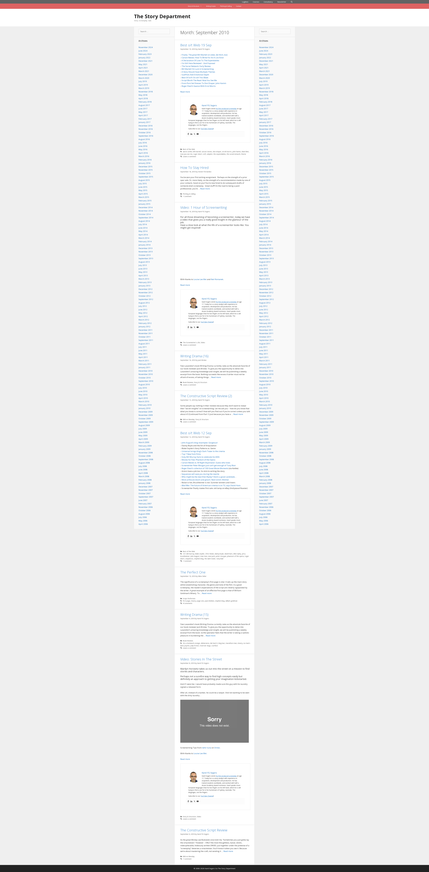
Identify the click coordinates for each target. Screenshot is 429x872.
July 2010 (143, 388)
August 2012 (144, 302)
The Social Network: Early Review (196, 66)
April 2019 (143, 85)
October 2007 (145, 493)
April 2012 (143, 316)
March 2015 (144, 197)
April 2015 (143, 193)
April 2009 (143, 439)
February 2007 (145, 503)
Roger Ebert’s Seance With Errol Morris (199, 86)
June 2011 (143, 350)
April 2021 (143, 67)
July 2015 (143, 183)
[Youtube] (198, 134)
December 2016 (145, 125)
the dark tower (210, 559)
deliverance (205, 643)
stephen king (199, 559)
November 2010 (146, 374)
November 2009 (146, 415)
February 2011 (145, 364)
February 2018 (145, 101)
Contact (238, 6)
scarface (215, 646)
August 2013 (144, 262)
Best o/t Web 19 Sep (196, 45)
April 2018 (143, 98)
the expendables (219, 154)
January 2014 (144, 245)
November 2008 (146, 452)
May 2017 (143, 112)
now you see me (186, 154)
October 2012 (145, 296)
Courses (256, 2)
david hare (228, 554)
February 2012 (145, 323)
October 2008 (145, 456)
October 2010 (145, 377)
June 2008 (143, 469)
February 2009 (145, 445)
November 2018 (146, 91)
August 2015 (144, 180)
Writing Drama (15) (194, 614)
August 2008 (144, 462)
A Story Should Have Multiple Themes (198, 72)
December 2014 (145, 207)
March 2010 (144, 401)
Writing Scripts (211, 6)
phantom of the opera (235, 556)
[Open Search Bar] (291, 2)
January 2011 (144, 367)
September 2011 (146, 340)
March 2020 (144, 78)
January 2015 (144, 204)
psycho (187, 646)
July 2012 (143, 306)
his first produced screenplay (226, 109)
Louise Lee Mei (200, 279)
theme (243, 154)
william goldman (231, 601)
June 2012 (143, 309)
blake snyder (199, 554)
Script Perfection (189, 598)
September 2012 (146, 299)
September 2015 (146, 176)
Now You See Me (209, 80)
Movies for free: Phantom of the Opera (198, 459)
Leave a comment (189, 156)
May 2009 (143, 435)
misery (193, 601)
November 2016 (146, 129)
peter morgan (221, 556)
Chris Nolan (209, 554)
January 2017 (144, 122)
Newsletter (281, 2)
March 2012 (144, 319)
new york (211, 556)
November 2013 (146, 251)
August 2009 (144, 425)
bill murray (190, 554)
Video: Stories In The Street (201, 659)
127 (184, 554)
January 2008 (144, 483)
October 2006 (145, 510)
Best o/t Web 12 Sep (196, 433)
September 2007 (146, 497)
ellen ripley (237, 554)
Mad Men (245, 152)
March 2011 (144, 360)
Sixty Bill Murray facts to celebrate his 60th (201, 457)
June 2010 (143, 391)
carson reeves (207, 152)
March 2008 (144, 476)
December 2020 (145, 74)
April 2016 (143, 153)
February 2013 (145, 282)
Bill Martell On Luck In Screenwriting (198, 69)
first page (186, 601)
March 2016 (144, 156)
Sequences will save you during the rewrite (200, 474)
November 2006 (146, 507)
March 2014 (144, 238)
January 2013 (144, 285)
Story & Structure (193, 6)
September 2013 (146, 258)
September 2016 (146, 136)
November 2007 (146, 490)
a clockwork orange (192, 643)
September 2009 (146, 422)
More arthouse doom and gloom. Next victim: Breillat (205, 479)
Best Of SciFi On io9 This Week (195, 77)
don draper (217, 152)
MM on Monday (189, 419)
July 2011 (143, 347)
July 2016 (143, 142)
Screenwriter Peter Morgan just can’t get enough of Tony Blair (209, 465)
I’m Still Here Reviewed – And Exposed (198, 63)
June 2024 (143, 50)
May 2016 (143, 149)
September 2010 (146, 381)
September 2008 (146, 459)
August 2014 (144, 221)
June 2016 (143, 146)
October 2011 (145, 337)
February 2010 (145, 405)
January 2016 (144, 163)
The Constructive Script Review (203, 830)
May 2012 (143, 313)
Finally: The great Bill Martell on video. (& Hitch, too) (204, 54)
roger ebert (197, 154)
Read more (185, 91)
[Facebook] (188, 134)
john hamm (236, 152)
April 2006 (143, 524)
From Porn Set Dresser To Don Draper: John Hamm (204, 83)
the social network (233, 154)
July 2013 (143, 265)
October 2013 (145, 255)
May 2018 (143, 95)
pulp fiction (194, 646)
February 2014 (145, 241)
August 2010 (144, 384)
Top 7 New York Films (191, 454)
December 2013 (145, 248)
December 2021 (145, 61)
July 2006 (143, 517)
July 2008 (143, 466)
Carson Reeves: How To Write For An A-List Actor (203, 57)
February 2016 (145, 159)
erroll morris (226, 152)
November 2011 (146, 333)
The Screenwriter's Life (191, 342)
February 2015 (145, 200)
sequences (189, 559)
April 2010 (143, 398)
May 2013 (143, 272)
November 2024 (146, 47)
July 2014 (143, 224)
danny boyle (219, 554)
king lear (222, 643)
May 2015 (143, 190)
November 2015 (146, 170)
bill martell (197, 152)
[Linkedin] (191, 134)
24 (184, 643)
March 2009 (144, 442)
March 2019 (144, 88)
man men (203, 556)
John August (194, 556)
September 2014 (146, 217)
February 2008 (145, 480)
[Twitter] (194, 134)
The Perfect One (193, 572)
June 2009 (143, 432)
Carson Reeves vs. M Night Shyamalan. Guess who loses (206, 462)
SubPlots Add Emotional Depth (195, 74)
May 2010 (143, 394)
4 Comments (187, 603)
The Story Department (162, 16)
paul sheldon (209, 601)
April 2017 (143, 115)
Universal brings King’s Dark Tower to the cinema (203, 451)
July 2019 (143, 81)
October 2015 (145, 173)
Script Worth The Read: (192, 80)
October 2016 (145, 132)
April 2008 (143, 473)
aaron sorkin (187, 152)
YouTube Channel (207, 129)
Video (203, 342)
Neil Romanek (217, 279)
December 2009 (145, 411)
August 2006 (144, 514)
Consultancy (268, 2)
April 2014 (143, 234)
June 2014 (143, 228)
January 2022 (144, 57)
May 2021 (143, 64)
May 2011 (143, 353)
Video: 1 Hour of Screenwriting (203, 207)
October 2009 (145, 418)
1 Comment (187, 196)
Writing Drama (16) (194, 356)
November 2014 (146, 210)
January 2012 (144, 326)
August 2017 (144, 105)
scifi (204, 154)
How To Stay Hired (194, 167)
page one (200, 601)
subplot (209, 154)
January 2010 (144, 408)
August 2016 (144, 139)
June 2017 (143, 108)
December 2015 (145, 166)
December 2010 (145, 371)
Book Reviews (188, 382)
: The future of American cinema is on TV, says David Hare (214, 485)
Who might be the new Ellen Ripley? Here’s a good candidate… (209, 477)
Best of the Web (189, 149)
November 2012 (146, 292)
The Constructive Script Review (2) (206, 396)
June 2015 (143, 187)
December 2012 (145, 289)
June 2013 (143, 268)
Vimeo (217, 747)
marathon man (231, 643)
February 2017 (145, 119)
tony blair (220, 559)
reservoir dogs (205, 646)
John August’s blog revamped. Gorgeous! (200, 442)
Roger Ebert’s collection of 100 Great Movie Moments (205, 468)
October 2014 (145, 214)
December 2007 (145, 486)
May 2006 (143, 520)
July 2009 (143, 428)
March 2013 (144, 279)
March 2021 (144, 71)
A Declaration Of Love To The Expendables (200, 60)
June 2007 (143, 500)
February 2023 (145, 54)
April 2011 (143, 357)
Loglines (245, 2)
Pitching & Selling (226, 6)
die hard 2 (214, 643)
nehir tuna (206, 747)
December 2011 (145, 330)
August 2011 (144, 343)
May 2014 (143, 231)
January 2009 (144, 449)
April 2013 (143, 275)
